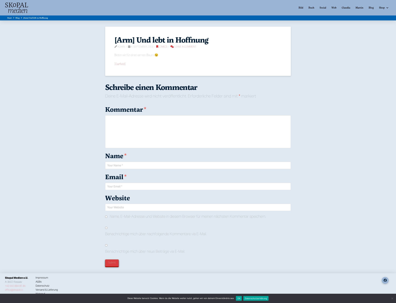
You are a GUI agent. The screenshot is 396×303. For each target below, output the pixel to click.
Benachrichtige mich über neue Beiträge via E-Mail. (145, 251)
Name (116, 155)
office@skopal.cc (14, 289)
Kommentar (125, 109)
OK (238, 298)
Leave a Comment (185, 46)
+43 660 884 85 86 (15, 286)
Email (116, 176)
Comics (162, 46)
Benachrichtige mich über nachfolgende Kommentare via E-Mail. (156, 234)
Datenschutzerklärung (256, 298)
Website (117, 197)
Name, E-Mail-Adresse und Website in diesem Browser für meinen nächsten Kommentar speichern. (188, 216)
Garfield (120, 64)
